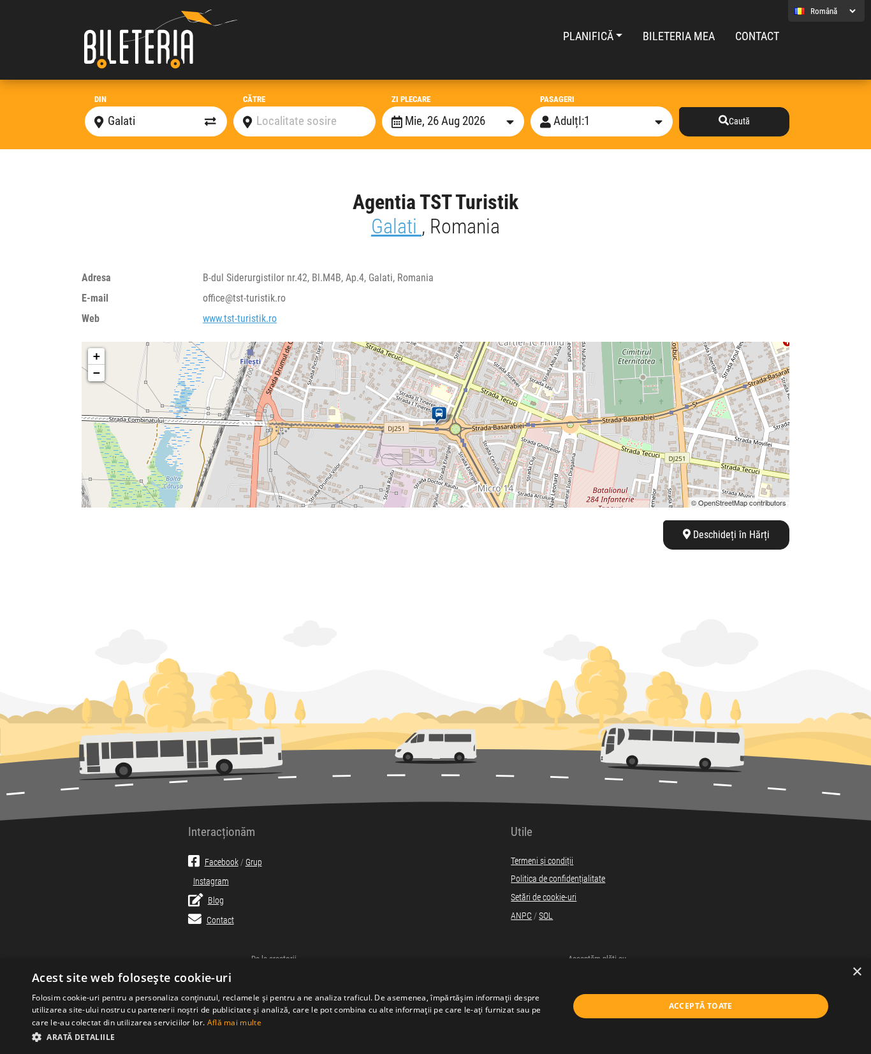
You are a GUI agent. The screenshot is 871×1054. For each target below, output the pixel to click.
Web (90, 318)
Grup (253, 862)
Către (254, 99)
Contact (757, 36)
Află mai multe (234, 1022)
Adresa (96, 278)
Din (100, 99)
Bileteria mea (679, 36)
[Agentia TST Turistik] (441, 416)
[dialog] (435, 1006)
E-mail (95, 298)
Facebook (221, 862)
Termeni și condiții (542, 861)
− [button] (96, 372)
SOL (546, 916)
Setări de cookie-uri (543, 897)
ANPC (521, 916)
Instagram (211, 881)
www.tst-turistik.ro (240, 318)
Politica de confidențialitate (558, 879)
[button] (292, 1036)
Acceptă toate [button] (701, 1005)
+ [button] (96, 356)
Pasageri (557, 99)
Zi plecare (411, 99)
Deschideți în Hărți (730, 535)
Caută (739, 121)
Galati (396, 226)
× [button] (856, 972)
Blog (216, 900)
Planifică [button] (588, 36)
